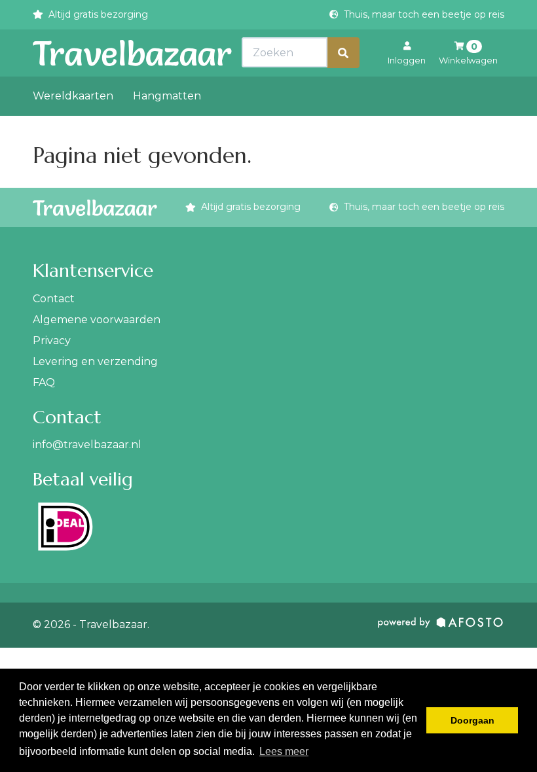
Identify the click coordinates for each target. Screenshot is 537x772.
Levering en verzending (95, 361)
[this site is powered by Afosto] (440, 625)
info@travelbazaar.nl (87, 444)
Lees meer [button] (283, 751)
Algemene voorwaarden (96, 319)
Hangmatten (167, 96)
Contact (54, 298)
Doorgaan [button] (472, 720)
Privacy (52, 340)
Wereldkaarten (73, 96)
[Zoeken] (343, 52)
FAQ (44, 382)
